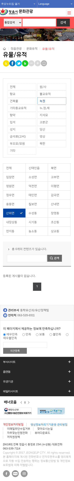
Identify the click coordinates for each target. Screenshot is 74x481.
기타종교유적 (18, 108)
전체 (12, 87)
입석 (12, 122)
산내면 (55, 204)
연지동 (10, 231)
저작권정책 (13, 437)
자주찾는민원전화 (17, 433)
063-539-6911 (26, 315)
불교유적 (45, 94)
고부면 (55, 177)
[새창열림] (19, 411)
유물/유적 (48, 48)
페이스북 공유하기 (12, 63)
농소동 (33, 231)
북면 (53, 168)
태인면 (33, 195)
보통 (42, 334)
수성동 (33, 213)
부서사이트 (9, 361)
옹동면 (10, 204)
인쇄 (44, 63)
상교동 (55, 231)
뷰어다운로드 (42, 433)
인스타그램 (24, 473)
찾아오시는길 (45, 428)
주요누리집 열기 (10, 3)
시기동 (33, 222)
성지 (12, 129)
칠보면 (33, 204)
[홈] (4, 48)
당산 (42, 129)
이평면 (55, 186)
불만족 (57, 334)
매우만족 (12, 334)
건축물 (14, 101)
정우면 (10, 195)
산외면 (10, 213)
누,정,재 (45, 108)
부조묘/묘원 (17, 143)
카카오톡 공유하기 (6, 63)
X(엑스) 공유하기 (19, 63)
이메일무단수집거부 (18, 428)
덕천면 (33, 186)
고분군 (44, 122)
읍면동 (6, 371)
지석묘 (44, 115)
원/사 (43, 87)
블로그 (15, 473)
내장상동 (11, 222)
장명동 (55, 213)
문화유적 (31, 48)
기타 (12, 150)
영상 (42, 136)
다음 (28, 402)
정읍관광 (16, 48)
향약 (12, 115)
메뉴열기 (69, 13)
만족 (28, 334)
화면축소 (31, 63)
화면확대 (38, 63)
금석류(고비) (18, 136)
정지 (24, 402)
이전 (21, 402)
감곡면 (55, 195)
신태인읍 (34, 168)
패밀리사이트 (10, 391)
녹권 (42, 101)
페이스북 (6, 473)
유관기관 (8, 381)
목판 (42, 143)
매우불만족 (10, 338)
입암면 (10, 177)
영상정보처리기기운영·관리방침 (49, 424)
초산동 (55, 222)
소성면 (33, 177)
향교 (12, 94)
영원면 (10, 186)
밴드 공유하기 (25, 63)
